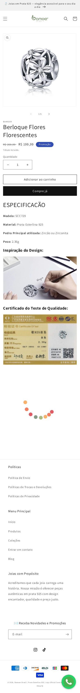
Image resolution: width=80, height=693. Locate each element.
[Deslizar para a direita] (49, 114)
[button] (5, 18)
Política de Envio (19, 478)
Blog (11, 559)
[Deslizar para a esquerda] (30, 114)
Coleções (14, 540)
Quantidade (10, 156)
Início (12, 522)
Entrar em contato (20, 549)
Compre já (40, 191)
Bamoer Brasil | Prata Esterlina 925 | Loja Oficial (35, 682)
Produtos (14, 531)
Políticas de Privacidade (24, 496)
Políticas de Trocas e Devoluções (29, 487)
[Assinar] (67, 634)
